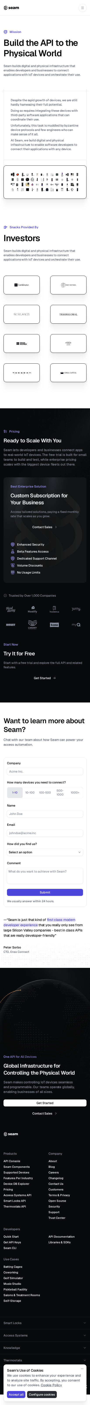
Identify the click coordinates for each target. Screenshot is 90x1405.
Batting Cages (12, 1267)
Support (53, 1212)
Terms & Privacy (59, 1195)
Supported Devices (16, 1172)
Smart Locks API (14, 1201)
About (52, 1161)
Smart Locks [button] (12, 1323)
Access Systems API (17, 1195)
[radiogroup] (45, 792)
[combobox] (45, 852)
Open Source (57, 1201)
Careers (53, 1172)
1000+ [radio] (75, 792)
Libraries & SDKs (59, 1242)
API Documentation (61, 1236)
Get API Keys (12, 1242)
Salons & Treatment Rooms (21, 1295)
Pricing (8, 1189)
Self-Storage (12, 1301)
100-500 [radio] (45, 792)
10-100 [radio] (30, 792)
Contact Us (55, 1184)
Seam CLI (9, 1248)
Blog (51, 1167)
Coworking (10, 1272)
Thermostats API (14, 1206)
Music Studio (12, 1284)
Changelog (55, 1178)
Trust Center (56, 1218)
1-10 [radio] (14, 792)
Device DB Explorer (16, 1184)
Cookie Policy (51, 1385)
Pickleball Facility (15, 1289)
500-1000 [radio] (60, 792)
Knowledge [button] (11, 1348)
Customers (55, 1189)
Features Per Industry (18, 1178)
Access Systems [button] (15, 1335)
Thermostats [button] (12, 1360)
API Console (11, 1161)
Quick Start (11, 1236)
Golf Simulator (13, 1278)
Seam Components (16, 1167)
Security (54, 1206)
